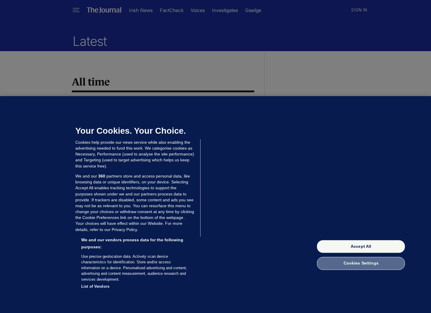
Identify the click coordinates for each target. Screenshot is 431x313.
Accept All (361, 246)
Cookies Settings (361, 263)
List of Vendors (95, 286)
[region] (215, 204)
